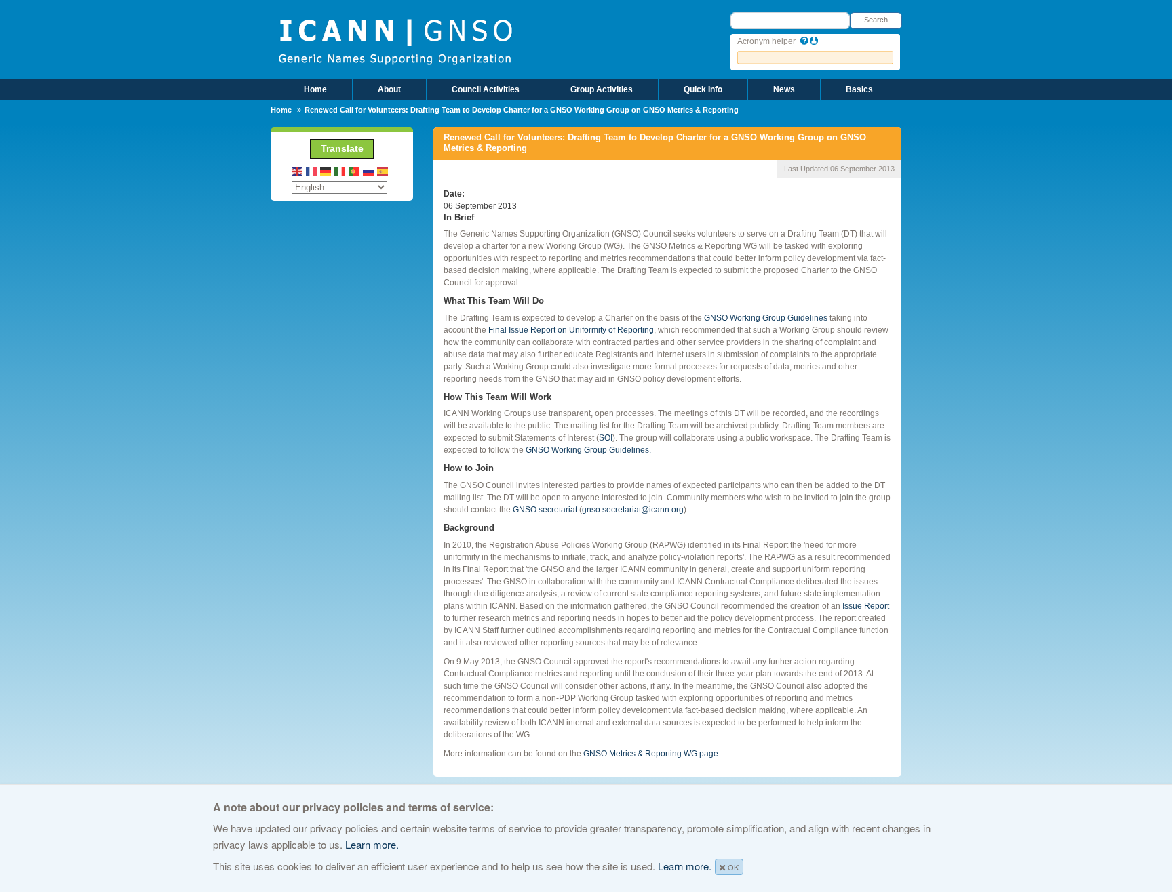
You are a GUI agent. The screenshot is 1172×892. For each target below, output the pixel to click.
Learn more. (372, 844)
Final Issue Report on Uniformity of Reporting (571, 330)
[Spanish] (383, 171)
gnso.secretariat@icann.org (633, 509)
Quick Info (703, 89)
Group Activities (601, 89)
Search (876, 20)
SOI (605, 438)
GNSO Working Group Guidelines (765, 318)
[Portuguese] (355, 171)
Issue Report (865, 606)
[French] (312, 171)
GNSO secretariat (545, 509)
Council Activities (486, 89)
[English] (298, 171)
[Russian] (369, 171)
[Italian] (340, 171)
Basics (859, 89)
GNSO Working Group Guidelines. (588, 450)
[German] (326, 171)
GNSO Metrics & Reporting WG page (650, 753)
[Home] (395, 40)
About (389, 89)
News (784, 89)
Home (315, 89)
